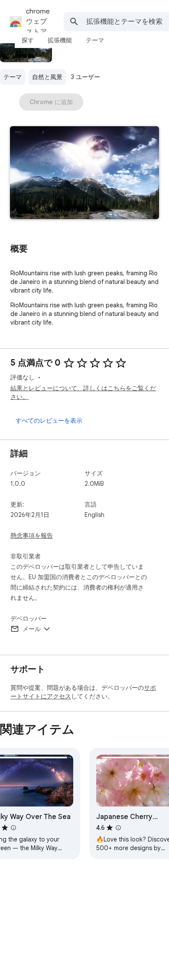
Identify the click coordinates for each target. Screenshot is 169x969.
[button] (84, 173)
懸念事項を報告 (31, 535)
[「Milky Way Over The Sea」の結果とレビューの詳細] (13, 827)
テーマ (12, 77)
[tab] (28, 40)
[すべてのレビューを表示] (49, 420)
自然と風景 (47, 77)
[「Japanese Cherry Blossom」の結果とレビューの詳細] (118, 827)
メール (32, 629)
